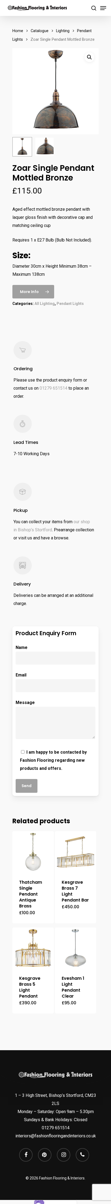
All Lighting (44, 303)
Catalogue (39, 30)
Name (21, 647)
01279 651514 (53, 388)
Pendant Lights (70, 303)
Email (21, 675)
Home (17, 30)
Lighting (63, 30)
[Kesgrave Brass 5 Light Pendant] (33, 948)
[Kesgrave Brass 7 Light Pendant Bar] (75, 852)
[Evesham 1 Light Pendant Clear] (75, 948)
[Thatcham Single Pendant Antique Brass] (33, 852)
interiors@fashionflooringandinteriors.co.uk (55, 1135)
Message (25, 702)
